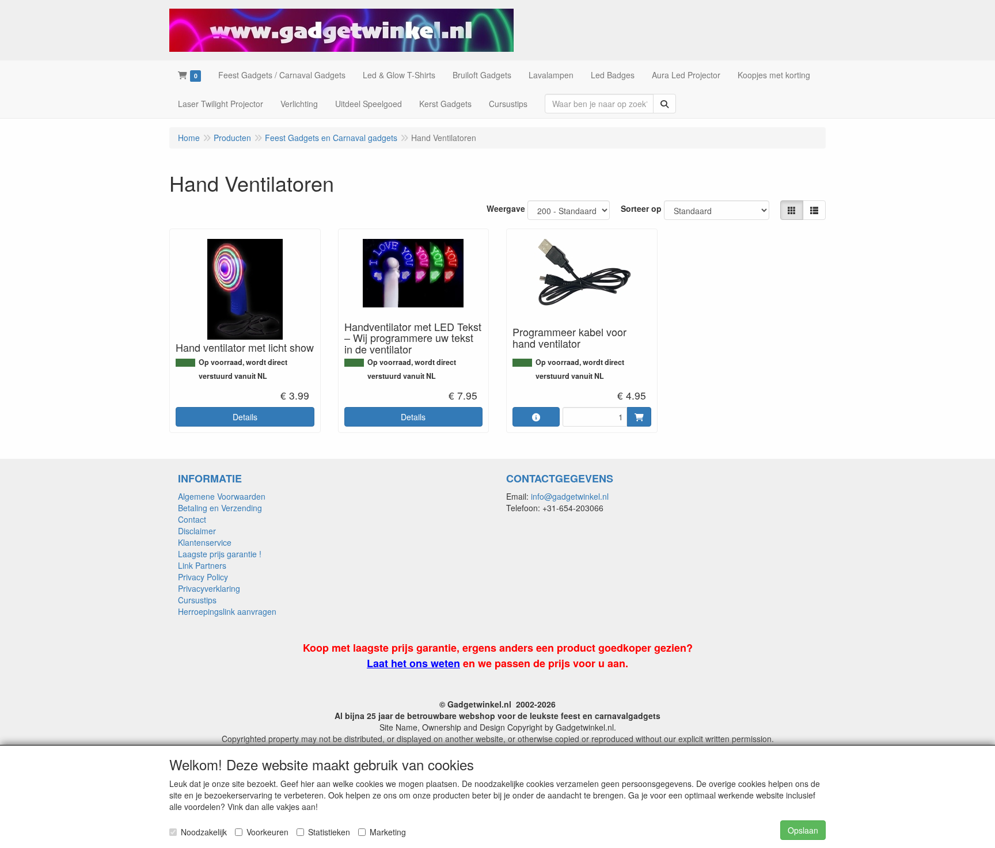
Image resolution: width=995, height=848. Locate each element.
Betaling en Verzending (220, 508)
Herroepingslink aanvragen (227, 611)
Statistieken (329, 832)
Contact (192, 519)
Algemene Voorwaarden (221, 496)
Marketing (388, 832)
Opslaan (803, 830)
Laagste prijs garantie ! (219, 554)
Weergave (506, 208)
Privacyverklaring (209, 588)
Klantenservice (204, 542)
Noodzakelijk (204, 832)
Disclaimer (197, 531)
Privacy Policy (203, 577)
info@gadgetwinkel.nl (570, 496)
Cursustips (197, 600)
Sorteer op (641, 208)
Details (245, 417)
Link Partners (202, 565)
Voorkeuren (267, 832)
